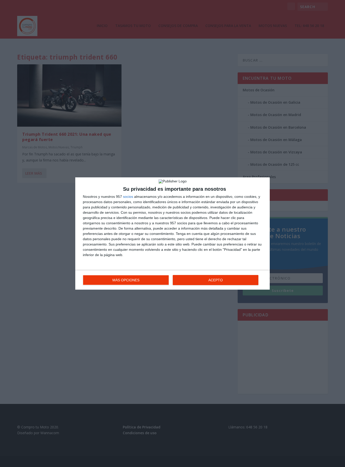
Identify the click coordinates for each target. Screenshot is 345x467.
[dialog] (172, 233)
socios (128, 196)
